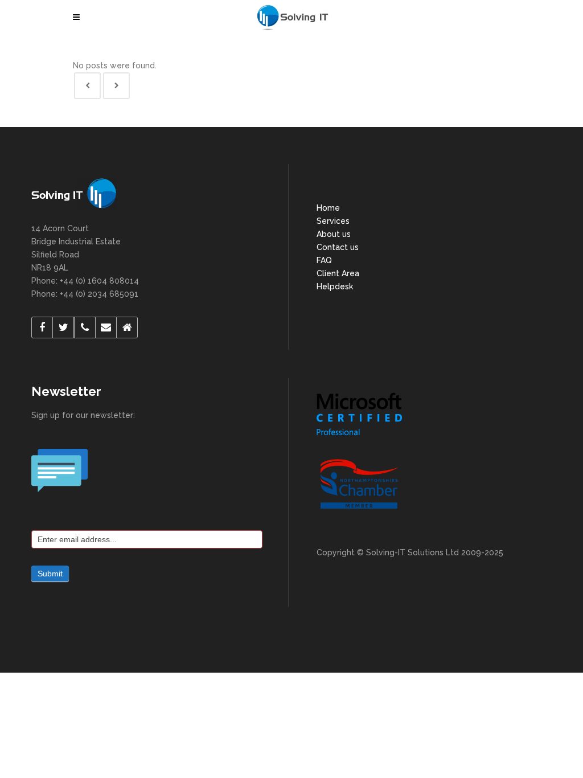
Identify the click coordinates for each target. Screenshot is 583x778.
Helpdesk (335, 286)
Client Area (338, 273)
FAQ (324, 260)
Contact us (338, 247)
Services (333, 221)
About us (334, 234)
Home (328, 207)
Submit (50, 573)
